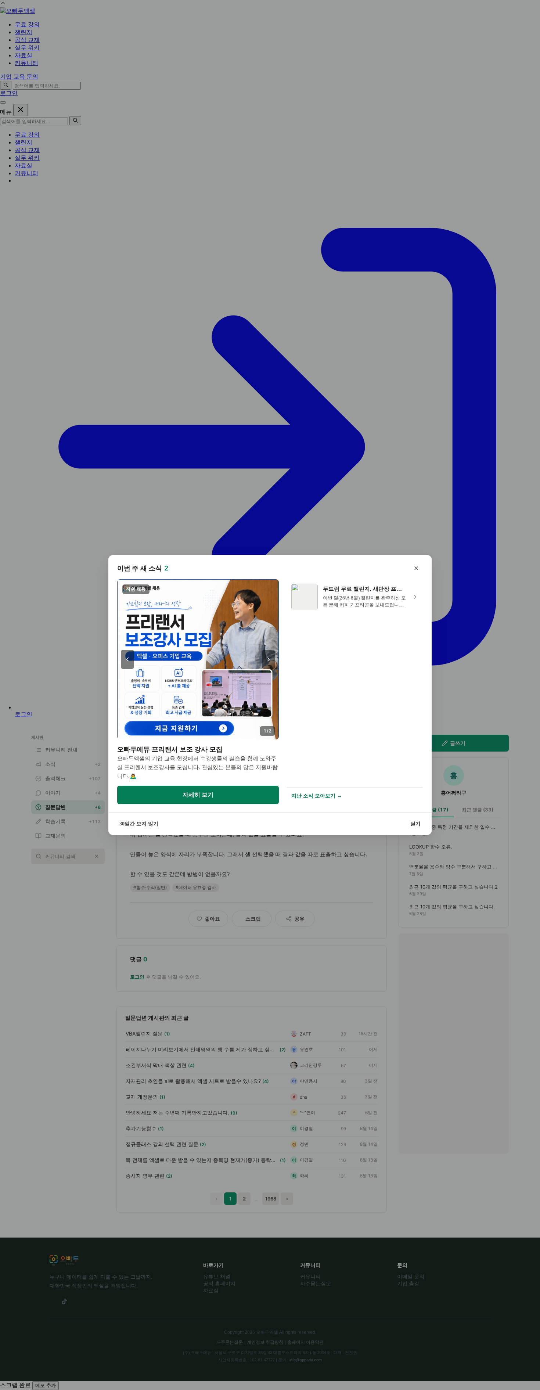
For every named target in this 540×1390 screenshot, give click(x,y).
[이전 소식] (127, 659)
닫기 (415, 824)
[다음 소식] (268, 659)
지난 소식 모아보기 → (316, 796)
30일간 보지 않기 (138, 824)
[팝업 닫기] (416, 568)
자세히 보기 (198, 795)
